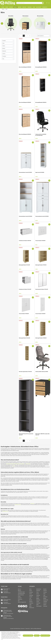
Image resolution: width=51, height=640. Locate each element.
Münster (30, 599)
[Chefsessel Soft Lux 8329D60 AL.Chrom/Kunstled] (43, 121)
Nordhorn (30, 601)
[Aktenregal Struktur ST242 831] (26, 329)
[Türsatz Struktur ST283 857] (43, 305)
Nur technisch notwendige (28, 635)
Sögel (30, 604)
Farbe (3, 43)
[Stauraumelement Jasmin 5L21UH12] (26, 156)
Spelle (37, 604)
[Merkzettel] (47, 3)
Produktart (4, 56)
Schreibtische (8, 463)
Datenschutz (20, 599)
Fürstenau (45, 592)
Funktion (3, 53)
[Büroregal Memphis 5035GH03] (43, 52)
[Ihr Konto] (49, 3)
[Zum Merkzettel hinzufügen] (33, 40)
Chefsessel (32, 503)
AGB (18, 600)
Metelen (44, 598)
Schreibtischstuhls (18, 504)
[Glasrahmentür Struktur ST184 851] (43, 280)
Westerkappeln (38, 606)
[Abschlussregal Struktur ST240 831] (26, 353)
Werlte (30, 606)
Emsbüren (45, 590)
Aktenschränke (17, 463)
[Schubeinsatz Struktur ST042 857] (26, 280)
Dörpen (30, 590)
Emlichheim (38, 590)
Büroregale (22, 463)
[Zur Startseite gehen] (7, 3)
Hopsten (30, 596)
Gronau (37, 593)
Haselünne (38, 595)
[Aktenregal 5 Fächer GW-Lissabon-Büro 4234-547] (26, 406)
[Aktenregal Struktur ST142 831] (26, 256)
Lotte (30, 598)
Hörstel (37, 596)
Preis (3, 58)
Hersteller (4, 40)
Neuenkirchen (45, 599)
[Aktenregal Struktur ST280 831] (43, 329)
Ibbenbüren (45, 596)
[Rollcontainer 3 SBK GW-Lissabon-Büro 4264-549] (43, 388)
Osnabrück (45, 601)
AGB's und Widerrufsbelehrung (36, 628)
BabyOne (19, 590)
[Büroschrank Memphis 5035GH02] (26, 53)
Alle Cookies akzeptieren (45, 635)
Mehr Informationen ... (13, 632)
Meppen (37, 598)
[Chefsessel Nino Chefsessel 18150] (43, 358)
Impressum (19, 597)
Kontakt (19, 596)
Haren (44, 593)
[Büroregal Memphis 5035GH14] (43, 85)
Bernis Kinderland (21, 594)
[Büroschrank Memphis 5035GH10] (26, 120)
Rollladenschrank (5, 511)
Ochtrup (37, 601)
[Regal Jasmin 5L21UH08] (43, 156)
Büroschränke (28, 463)
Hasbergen (31, 595)
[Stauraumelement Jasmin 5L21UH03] (26, 197)
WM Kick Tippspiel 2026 (22, 602)
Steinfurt (44, 604)
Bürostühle (13, 463)
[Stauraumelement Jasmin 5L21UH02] (43, 197)
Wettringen (45, 606)
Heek (44, 595)
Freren (37, 592)
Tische (14, 465)
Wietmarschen (31, 607)
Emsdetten (31, 592)
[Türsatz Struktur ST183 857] (26, 305)
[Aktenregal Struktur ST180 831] (43, 256)
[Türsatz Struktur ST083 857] (43, 232)
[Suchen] (42, 3)
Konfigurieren (36, 635)
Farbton (3, 45)
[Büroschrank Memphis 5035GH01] (26, 88)
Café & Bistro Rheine (21, 593)
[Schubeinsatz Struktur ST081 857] (26, 232)
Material (3, 48)
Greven (30, 593)
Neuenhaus (38, 599)
